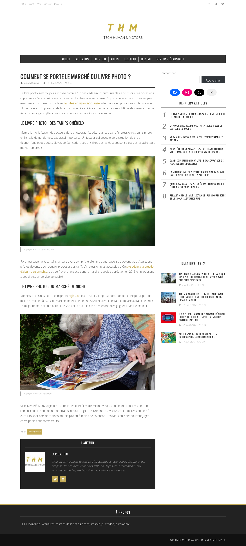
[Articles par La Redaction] (35, 463)
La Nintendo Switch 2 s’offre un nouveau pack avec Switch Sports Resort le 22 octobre (197, 173)
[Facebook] (209, 4)
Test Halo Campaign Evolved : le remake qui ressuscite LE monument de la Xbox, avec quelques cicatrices (202, 277)
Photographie (34, 431)
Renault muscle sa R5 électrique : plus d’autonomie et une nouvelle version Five (197, 196)
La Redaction (31, 82)
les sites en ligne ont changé (82, 103)
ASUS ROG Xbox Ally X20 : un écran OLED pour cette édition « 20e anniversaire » (197, 185)
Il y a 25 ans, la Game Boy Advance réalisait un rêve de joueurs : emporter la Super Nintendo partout (202, 317)
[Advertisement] (193, 230)
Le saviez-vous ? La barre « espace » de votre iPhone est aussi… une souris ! (198, 115)
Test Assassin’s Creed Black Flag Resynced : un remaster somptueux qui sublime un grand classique (202, 297)
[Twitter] (222, 4)
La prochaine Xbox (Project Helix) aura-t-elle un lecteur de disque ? (196, 127)
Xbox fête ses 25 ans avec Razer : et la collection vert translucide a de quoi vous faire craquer (196, 150)
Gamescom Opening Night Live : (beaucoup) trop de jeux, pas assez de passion (196, 161)
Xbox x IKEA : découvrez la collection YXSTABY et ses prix (196, 138)
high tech (74, 296)
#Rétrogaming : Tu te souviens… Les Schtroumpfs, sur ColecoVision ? (198, 335)
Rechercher (168, 73)
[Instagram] (215, 4)
